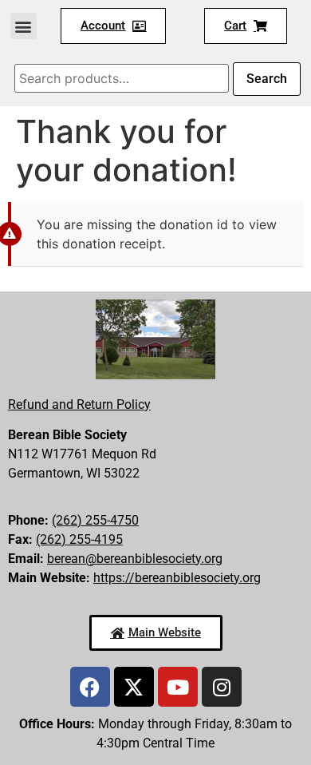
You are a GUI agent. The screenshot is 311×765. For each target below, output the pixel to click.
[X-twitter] (134, 687)
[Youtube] (178, 687)
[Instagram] (222, 687)
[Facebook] (90, 687)
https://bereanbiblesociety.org (177, 577)
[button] (23, 26)
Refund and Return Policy (79, 404)
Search (266, 78)
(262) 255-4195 (79, 539)
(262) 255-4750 (95, 520)
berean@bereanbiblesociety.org (134, 558)
